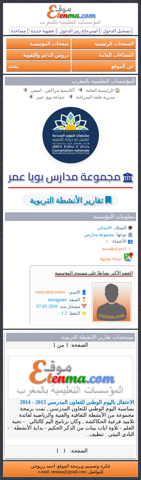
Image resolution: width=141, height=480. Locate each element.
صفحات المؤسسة (49, 43)
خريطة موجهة (111, 258)
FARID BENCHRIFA (50, 292)
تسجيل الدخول (116, 31)
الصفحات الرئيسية (114, 43)
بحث (13, 66)
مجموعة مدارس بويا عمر (65, 176)
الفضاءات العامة (116, 54)
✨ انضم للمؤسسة (116, 248)
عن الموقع (122, 66)
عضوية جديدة (43, 31)
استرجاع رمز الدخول (78, 31)
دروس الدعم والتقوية (46, 54)
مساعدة (18, 31)
